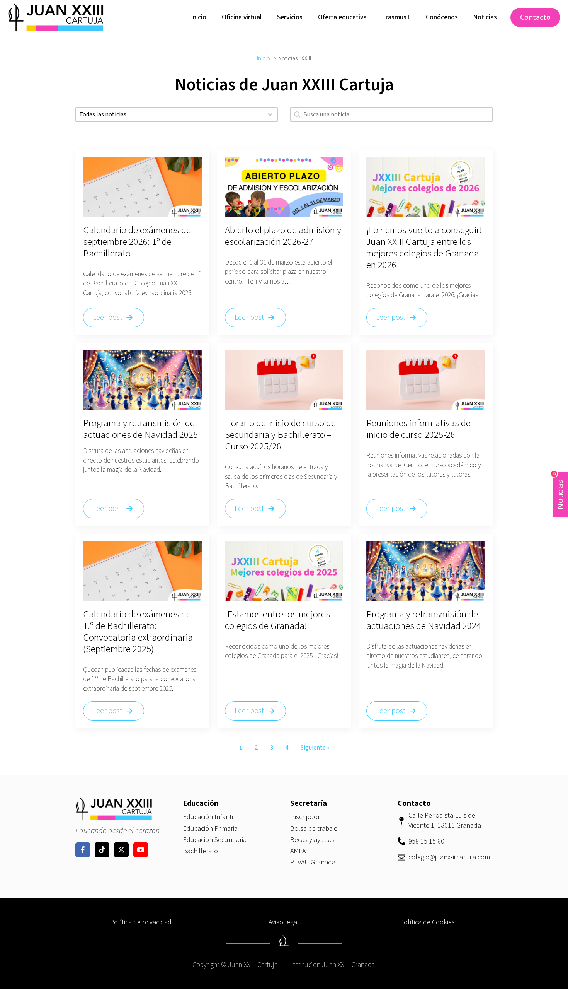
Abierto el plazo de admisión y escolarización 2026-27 (283, 236)
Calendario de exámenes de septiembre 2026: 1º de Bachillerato (137, 241)
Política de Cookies (427, 922)
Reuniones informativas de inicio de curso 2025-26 (418, 429)
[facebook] (82, 849)
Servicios (290, 17)
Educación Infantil (209, 817)
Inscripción (305, 817)
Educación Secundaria (215, 840)
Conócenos (442, 17)
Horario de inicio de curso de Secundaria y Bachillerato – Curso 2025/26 (280, 434)
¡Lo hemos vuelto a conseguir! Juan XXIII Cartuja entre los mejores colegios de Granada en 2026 (424, 247)
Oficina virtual (242, 17)
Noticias (485, 17)
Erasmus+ (396, 17)
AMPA (298, 851)
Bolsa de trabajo (314, 829)
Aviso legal (284, 922)
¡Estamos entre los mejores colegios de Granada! (277, 620)
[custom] (102, 849)
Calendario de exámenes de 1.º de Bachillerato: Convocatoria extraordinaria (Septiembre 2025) (138, 631)
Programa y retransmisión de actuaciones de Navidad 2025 (140, 429)
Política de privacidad (141, 922)
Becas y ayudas (312, 840)
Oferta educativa (342, 17)
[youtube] (140, 849)
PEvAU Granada (312, 862)
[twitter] (121, 849)
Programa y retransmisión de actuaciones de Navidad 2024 (423, 620)
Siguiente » (315, 747)
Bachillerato (200, 851)
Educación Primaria (210, 829)
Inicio (198, 17)
